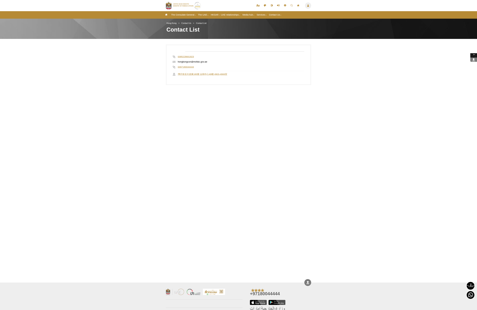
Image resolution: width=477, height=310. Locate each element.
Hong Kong (171, 23)
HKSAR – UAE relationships (225, 15)
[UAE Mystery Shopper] (214, 292)
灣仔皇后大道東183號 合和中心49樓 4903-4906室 (202, 74)
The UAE (202, 15)
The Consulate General (182, 15)
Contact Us (274, 15)
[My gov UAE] (193, 292)
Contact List (201, 23)
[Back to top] (307, 282)
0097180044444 (186, 67)
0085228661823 (186, 56)
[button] (470, 286)
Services (261, 15)
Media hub (247, 15)
